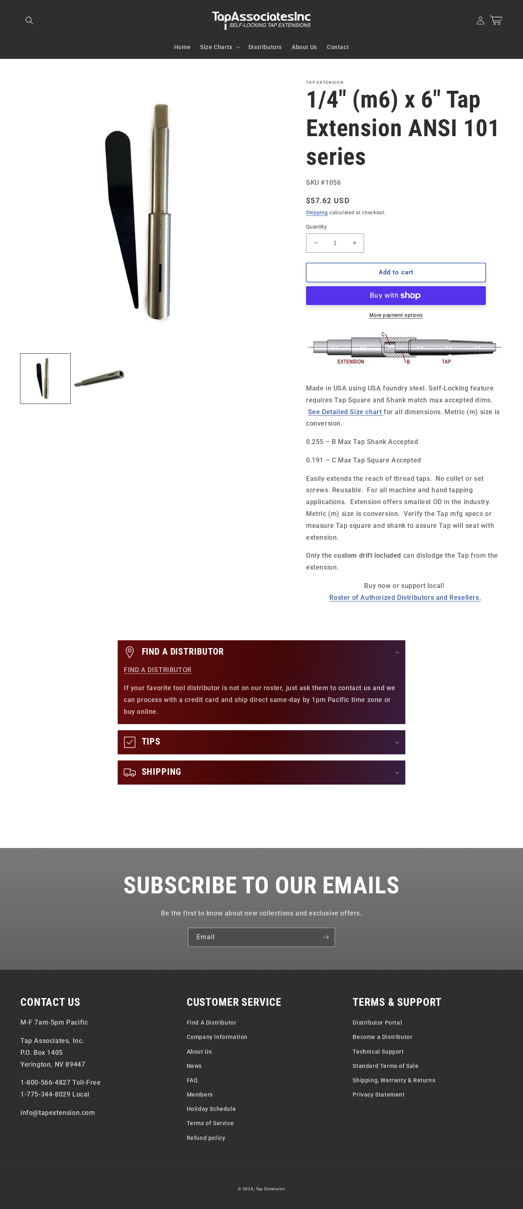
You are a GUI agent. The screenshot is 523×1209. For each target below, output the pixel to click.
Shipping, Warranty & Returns (394, 1080)
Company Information (217, 1037)
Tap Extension (270, 1189)
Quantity (316, 227)
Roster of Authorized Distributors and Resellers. (405, 597)
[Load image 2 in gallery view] (99, 379)
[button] (29, 20)
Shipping (317, 212)
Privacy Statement (379, 1094)
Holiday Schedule (211, 1109)
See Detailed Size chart (346, 412)
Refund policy (206, 1138)
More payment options (396, 315)
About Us (199, 1051)
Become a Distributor (382, 1037)
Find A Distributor (212, 1022)
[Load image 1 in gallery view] (45, 379)
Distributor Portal (377, 1022)
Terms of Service (210, 1123)
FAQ (192, 1080)
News (194, 1066)
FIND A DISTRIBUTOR (158, 670)
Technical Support (378, 1051)
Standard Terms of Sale (385, 1066)
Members (200, 1094)
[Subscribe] (326, 937)
